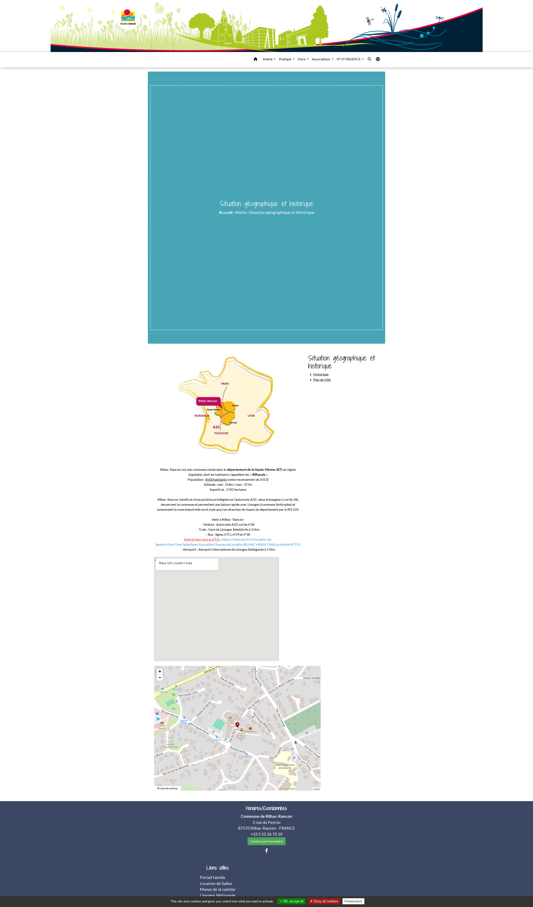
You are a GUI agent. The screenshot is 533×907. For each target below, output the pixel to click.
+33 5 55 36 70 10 (266, 834)
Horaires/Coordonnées (266, 808)
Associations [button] (321, 59)
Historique (318, 374)
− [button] (159, 677)
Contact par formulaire (266, 841)
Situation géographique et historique (281, 212)
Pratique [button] (285, 59)
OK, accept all (293, 901)
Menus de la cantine (217, 889)
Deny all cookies (325, 901)
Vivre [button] (302, 59)
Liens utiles (218, 868)
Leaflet (316, 789)
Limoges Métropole (217, 895)
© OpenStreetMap (167, 788)
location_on (235, 723)
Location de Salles (216, 883)
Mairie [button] (268, 59)
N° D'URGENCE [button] (349, 59)
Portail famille (212, 877)
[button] (255, 59)
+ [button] (159, 671)
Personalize (353, 901)
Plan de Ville (319, 380)
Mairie (241, 212)
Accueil (226, 212)
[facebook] (266, 850)
